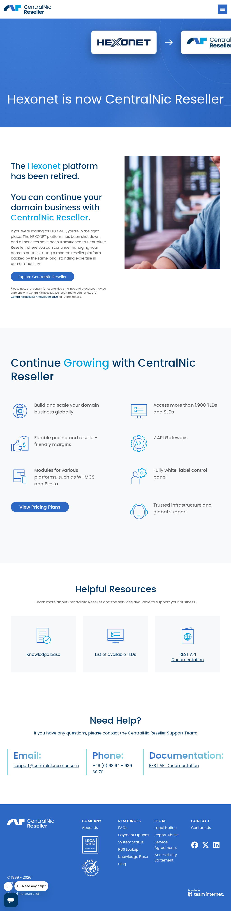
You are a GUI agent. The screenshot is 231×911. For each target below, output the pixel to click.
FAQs (122, 828)
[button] (222, 9)
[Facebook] (194, 845)
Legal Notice (166, 828)
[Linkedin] (216, 845)
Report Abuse (167, 835)
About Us (90, 828)
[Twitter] (205, 845)
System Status (130, 842)
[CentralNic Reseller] (28, 9)
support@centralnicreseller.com (46, 766)
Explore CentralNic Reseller (42, 277)
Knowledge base (43, 655)
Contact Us (201, 828)
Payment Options (133, 835)
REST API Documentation (174, 766)
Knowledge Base (133, 857)
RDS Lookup (128, 849)
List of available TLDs (115, 655)
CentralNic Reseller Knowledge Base (34, 296)
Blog (122, 864)
